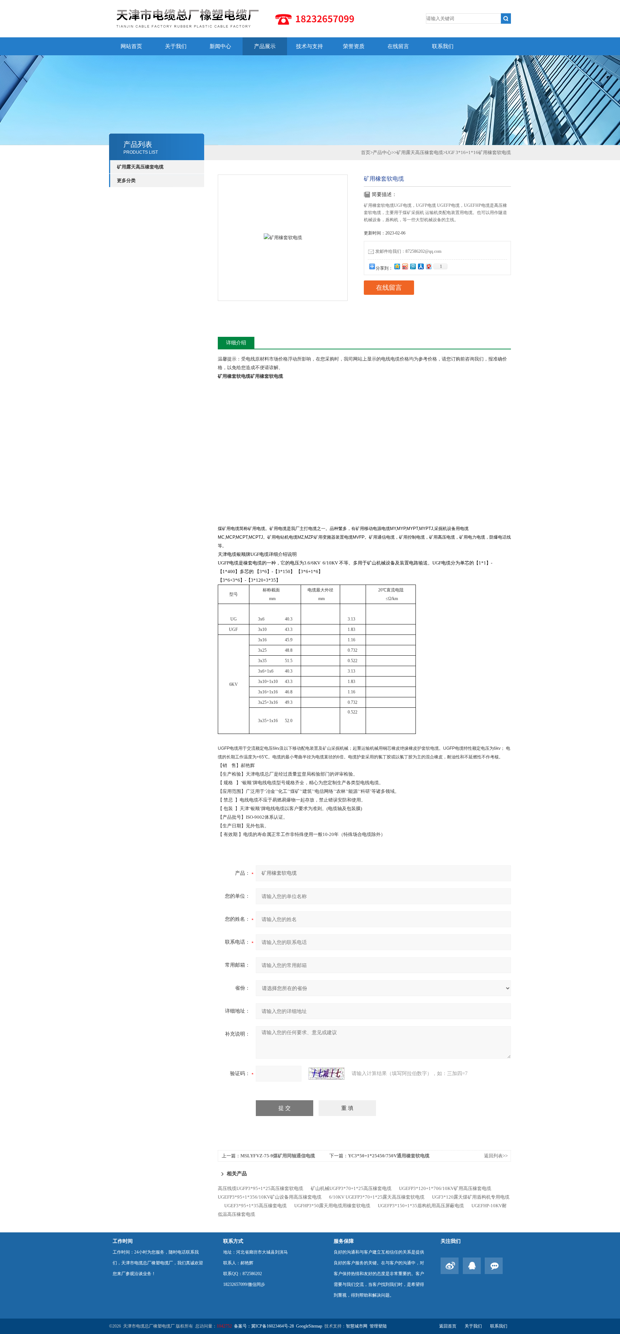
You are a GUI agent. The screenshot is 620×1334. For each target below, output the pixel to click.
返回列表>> (496, 1155)
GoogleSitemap (309, 1326)
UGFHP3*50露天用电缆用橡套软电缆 (332, 1205)
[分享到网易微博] (428, 266)
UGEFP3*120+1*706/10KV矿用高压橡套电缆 (445, 1188)
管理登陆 (378, 1326)
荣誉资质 (354, 46)
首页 (365, 152)
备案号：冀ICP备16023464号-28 (264, 1326)
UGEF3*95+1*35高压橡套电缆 (255, 1205)
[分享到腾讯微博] (413, 266)
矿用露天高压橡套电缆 (140, 166)
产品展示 (265, 46)
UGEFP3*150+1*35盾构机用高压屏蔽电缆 (421, 1205)
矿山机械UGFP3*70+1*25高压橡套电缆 (351, 1188)
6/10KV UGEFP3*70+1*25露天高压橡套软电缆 (376, 1197)
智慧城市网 (356, 1326)
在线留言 (398, 46)
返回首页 (447, 1326)
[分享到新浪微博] (405, 266)
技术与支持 (309, 46)
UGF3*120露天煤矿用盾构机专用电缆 (470, 1197)
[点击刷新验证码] (326, 1074)
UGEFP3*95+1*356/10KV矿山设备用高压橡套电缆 (269, 1197)
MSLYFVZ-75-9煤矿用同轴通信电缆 (277, 1155)
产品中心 (382, 152)
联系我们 (443, 46)
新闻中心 (220, 46)
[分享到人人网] (420, 266)
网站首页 (131, 46)
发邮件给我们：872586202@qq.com (408, 251)
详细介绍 (236, 342)
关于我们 (176, 46)
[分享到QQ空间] (397, 266)
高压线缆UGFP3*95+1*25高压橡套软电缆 (260, 1188)
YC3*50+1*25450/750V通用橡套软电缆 (388, 1155)
